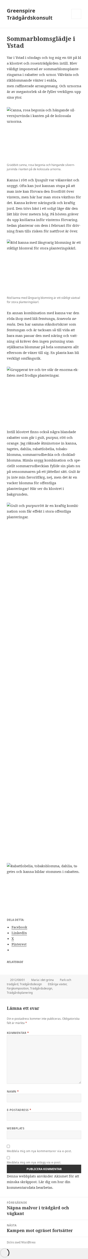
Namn (13, 1091)
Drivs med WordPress (21, 1242)
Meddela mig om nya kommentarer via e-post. (39, 1151)
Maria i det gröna (42, 980)
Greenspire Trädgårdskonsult (30, 14)
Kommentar (18, 1033)
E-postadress (19, 1110)
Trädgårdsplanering (20, 993)
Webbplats (15, 1128)
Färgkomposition (18, 988)
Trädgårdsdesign (31, 984)
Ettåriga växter (57, 984)
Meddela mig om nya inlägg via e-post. (34, 1162)
